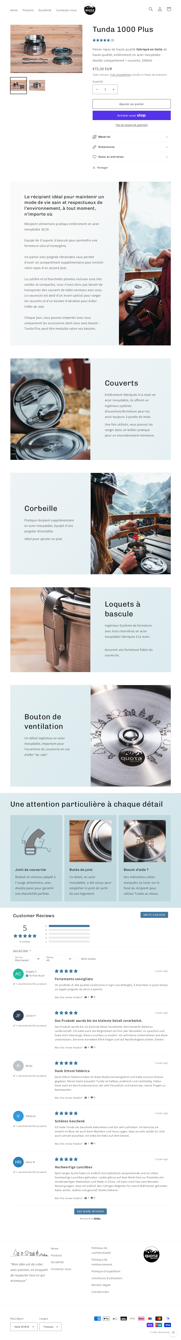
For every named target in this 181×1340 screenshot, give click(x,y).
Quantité (98, 81)
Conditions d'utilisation (107, 1278)
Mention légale (101, 1285)
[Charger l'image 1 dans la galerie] (18, 85)
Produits (56, 1255)
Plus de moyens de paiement (132, 124)
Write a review (154, 914)
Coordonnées (100, 1292)
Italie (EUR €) (21, 1326)
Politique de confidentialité (101, 1250)
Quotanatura (164, 1332)
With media (88, 959)
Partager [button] (102, 167)
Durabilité (57, 1262)
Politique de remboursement (102, 1262)
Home (55, 1248)
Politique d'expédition (106, 1271)
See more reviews (90, 1211)
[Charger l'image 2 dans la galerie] (37, 85)
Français (48, 1326)
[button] (151, 9)
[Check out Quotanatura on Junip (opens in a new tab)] (97, 1218)
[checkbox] (90, 959)
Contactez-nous (61, 1269)
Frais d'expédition (120, 74)
